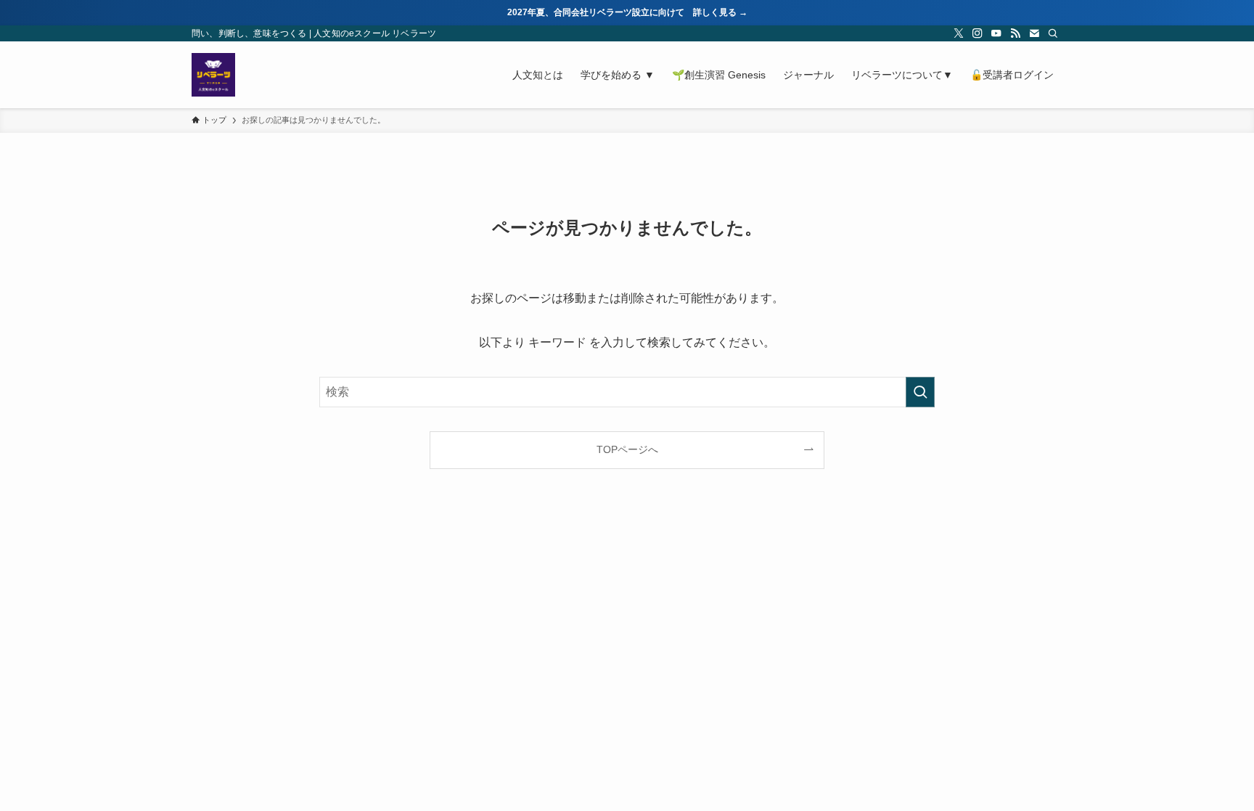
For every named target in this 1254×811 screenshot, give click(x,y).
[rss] (1015, 33)
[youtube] (996, 33)
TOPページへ (627, 449)
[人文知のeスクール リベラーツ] (213, 75)
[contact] (1034, 33)
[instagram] (977, 33)
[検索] (1053, 33)
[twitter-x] (958, 33)
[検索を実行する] (920, 392)
